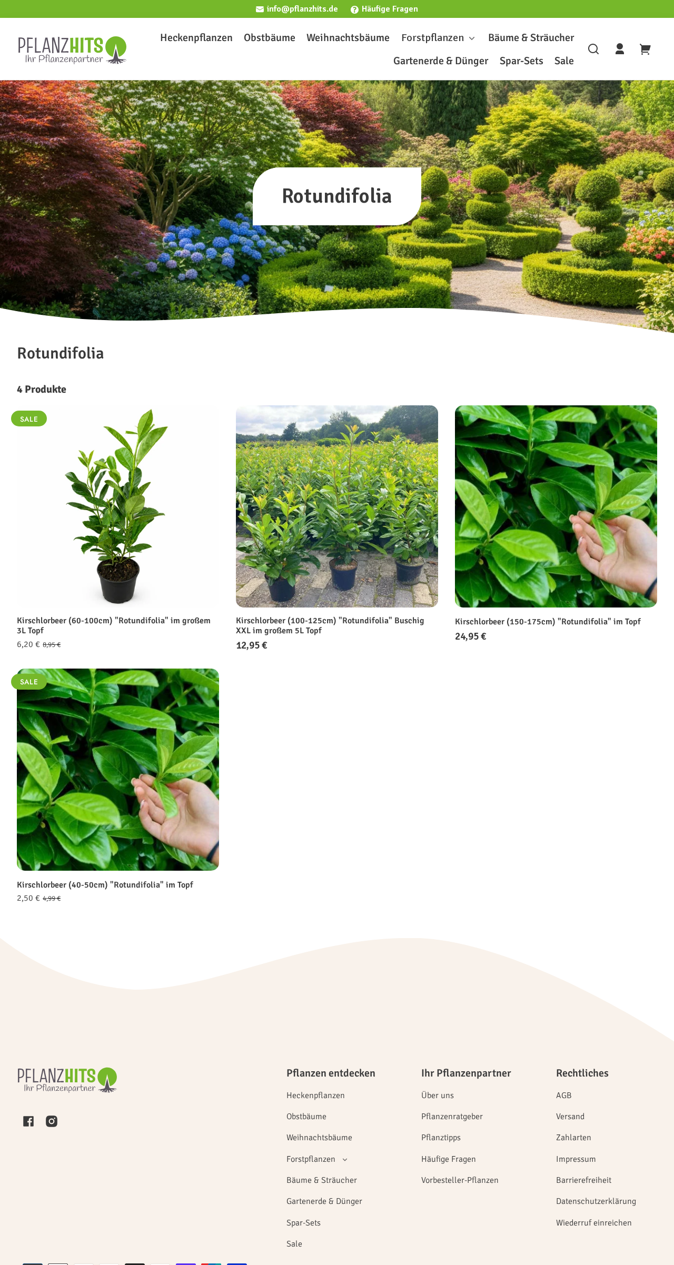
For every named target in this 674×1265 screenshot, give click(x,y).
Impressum (576, 1159)
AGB (564, 1095)
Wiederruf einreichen (594, 1223)
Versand (570, 1116)
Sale (294, 1244)
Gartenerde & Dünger (324, 1201)
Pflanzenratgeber (452, 1116)
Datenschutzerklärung (596, 1201)
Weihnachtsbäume (319, 1137)
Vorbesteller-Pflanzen (460, 1180)
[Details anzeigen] (118, 506)
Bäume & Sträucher (321, 1180)
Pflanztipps (441, 1137)
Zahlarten (573, 1137)
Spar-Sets (303, 1223)
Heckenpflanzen (315, 1095)
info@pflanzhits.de (302, 9)
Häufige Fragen (390, 9)
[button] (593, 49)
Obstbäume (306, 1116)
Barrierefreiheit (583, 1180)
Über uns (437, 1095)
